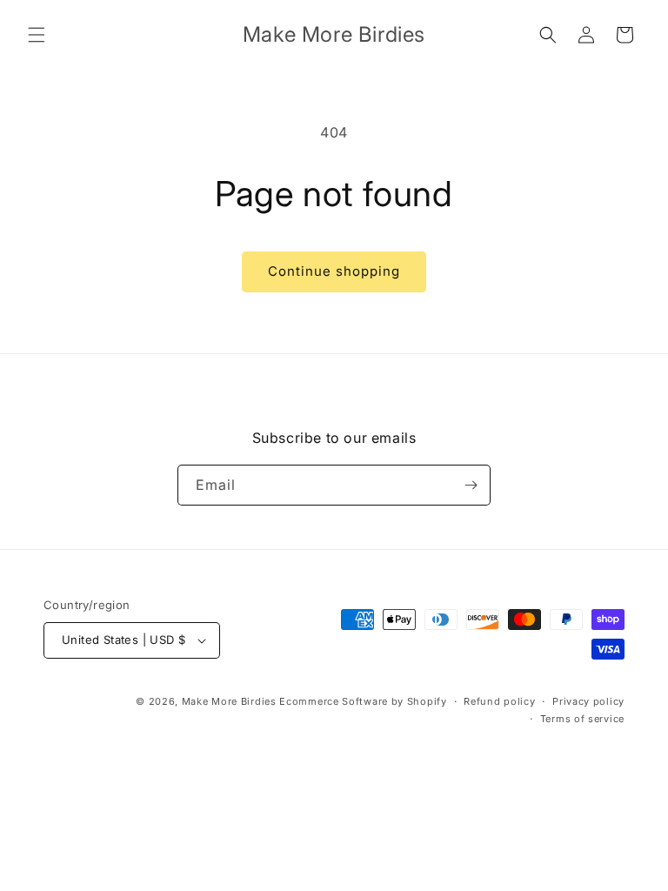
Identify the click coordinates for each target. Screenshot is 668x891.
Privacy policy (588, 701)
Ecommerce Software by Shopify (362, 701)
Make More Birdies (229, 701)
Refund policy (499, 701)
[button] (36, 35)
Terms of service (582, 719)
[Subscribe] (470, 485)
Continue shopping (334, 271)
